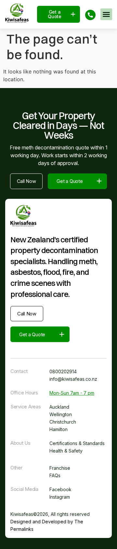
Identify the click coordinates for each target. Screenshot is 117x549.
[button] (106, 14)
